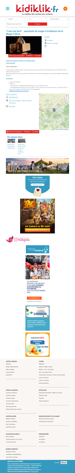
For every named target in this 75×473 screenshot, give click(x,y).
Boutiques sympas (11, 451)
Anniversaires (44, 434)
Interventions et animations (46, 421)
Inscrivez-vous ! (37, 184)
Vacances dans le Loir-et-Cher (14, 439)
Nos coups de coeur (11, 406)
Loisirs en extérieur (44, 380)
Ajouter (38, 55)
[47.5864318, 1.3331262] (54, 110)
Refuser (63, 462)
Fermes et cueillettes (11, 421)
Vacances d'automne (11, 392)
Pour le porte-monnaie (12, 457)
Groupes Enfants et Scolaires (49, 416)
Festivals (41, 398)
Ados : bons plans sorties (45, 372)
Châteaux (8, 364)
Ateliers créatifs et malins (45, 366)
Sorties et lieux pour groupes (46, 418)
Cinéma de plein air (44, 401)
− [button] (66, 99)
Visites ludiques (11, 361)
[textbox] (37, 19)
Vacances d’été (10, 403)
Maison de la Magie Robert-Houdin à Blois (11, 146)
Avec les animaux (10, 424)
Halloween (41, 364)
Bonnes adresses (12, 449)
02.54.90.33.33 (13, 97)
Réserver (30, 55)
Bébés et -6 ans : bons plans (46, 369)
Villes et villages (10, 369)
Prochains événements (17, 56)
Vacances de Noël (10, 395)
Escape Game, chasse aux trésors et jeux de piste (52, 375)
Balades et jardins (10, 418)
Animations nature (10, 427)
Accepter (57, 462)
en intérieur (42, 442)
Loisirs (41, 361)
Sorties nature (11, 416)
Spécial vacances (12, 390)
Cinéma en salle (43, 395)
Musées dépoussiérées (12, 366)
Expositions (9, 375)
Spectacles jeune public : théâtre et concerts (50, 392)
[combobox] (37, 19)
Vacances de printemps (12, 401)
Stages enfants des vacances (13, 409)
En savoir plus (34, 471)
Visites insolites (10, 372)
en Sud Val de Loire (11, 442)
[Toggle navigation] (8, 9)
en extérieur (42, 439)
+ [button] (66, 96)
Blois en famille (10, 436)
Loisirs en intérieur (44, 377)
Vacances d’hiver (10, 398)
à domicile (41, 436)
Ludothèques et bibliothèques (13, 454)
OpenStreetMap (59, 129)
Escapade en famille (13, 434)
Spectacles (43, 390)
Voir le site (12, 106)
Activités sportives (44, 383)
